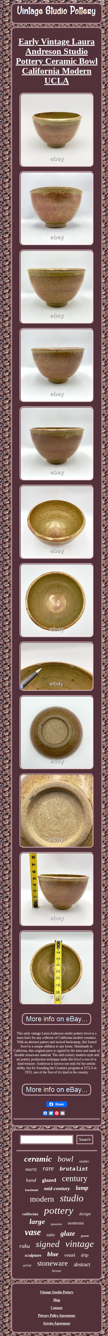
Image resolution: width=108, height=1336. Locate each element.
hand (31, 1180)
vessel (69, 1255)
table (51, 1235)
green (85, 1235)
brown (56, 1271)
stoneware (52, 1263)
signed (48, 1244)
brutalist (74, 1169)
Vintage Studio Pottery (56, 1292)
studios (84, 1161)
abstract (82, 1264)
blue (52, 1254)
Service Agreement (56, 1323)
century (75, 1178)
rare (48, 1168)
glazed (49, 1180)
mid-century (57, 1188)
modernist (76, 1223)
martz (31, 1169)
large (37, 1221)
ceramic (38, 1158)
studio (72, 1198)
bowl (65, 1158)
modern (42, 1199)
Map (56, 1300)
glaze (67, 1233)
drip (84, 1255)
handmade (31, 1190)
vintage (79, 1244)
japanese (56, 1224)
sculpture (33, 1255)
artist (27, 1265)
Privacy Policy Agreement (56, 1316)
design (85, 1213)
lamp (82, 1187)
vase (33, 1232)
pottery (58, 1210)
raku (24, 1246)
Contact (56, 1308)
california (30, 1214)
